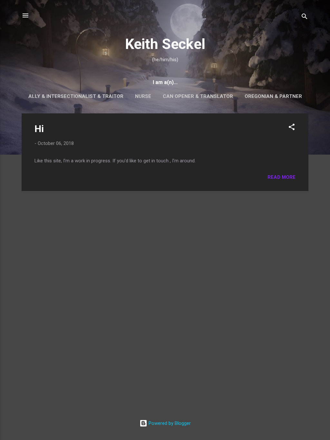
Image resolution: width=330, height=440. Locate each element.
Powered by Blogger (169, 423)
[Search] (304, 17)
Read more (281, 177)
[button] (292, 128)
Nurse (143, 96)
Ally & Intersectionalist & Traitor (75, 96)
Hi (39, 128)
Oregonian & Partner (273, 96)
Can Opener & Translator (198, 96)
